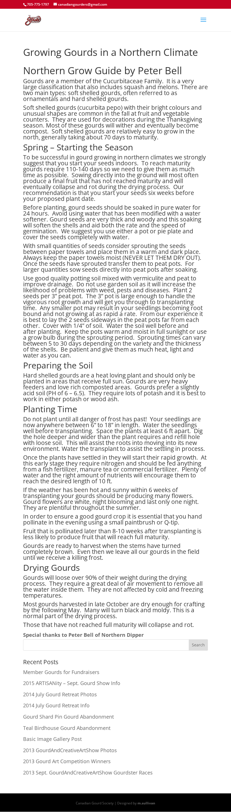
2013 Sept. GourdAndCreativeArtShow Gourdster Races (88, 772)
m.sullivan (146, 803)
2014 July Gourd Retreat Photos (60, 694)
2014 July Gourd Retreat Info (56, 705)
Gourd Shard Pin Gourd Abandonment (68, 716)
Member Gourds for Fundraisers (61, 672)
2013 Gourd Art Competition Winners (67, 761)
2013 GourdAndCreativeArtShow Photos (70, 750)
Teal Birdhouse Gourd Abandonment (66, 728)
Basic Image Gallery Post (52, 739)
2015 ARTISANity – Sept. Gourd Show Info (71, 683)
